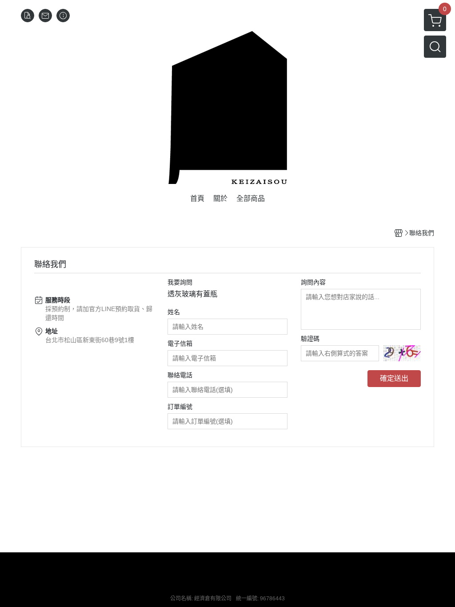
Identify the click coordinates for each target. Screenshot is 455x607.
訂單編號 (180, 406)
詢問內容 (313, 282)
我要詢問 (180, 282)
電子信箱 (180, 343)
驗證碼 (310, 338)
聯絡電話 (180, 375)
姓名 (174, 311)
